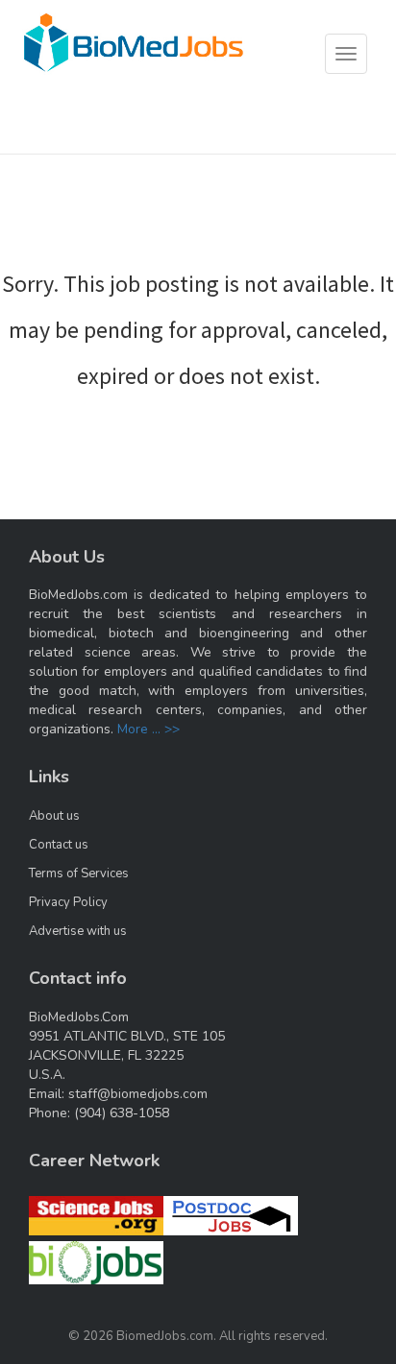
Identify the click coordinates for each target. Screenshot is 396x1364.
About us (54, 816)
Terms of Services (79, 873)
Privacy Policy (68, 902)
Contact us (58, 844)
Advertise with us (78, 931)
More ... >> (148, 729)
